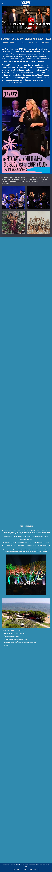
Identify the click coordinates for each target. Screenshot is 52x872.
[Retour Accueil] (26, 3)
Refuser (24, 869)
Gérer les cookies (33, 869)
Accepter (16, 869)
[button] (2, 3)
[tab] (20, 31)
